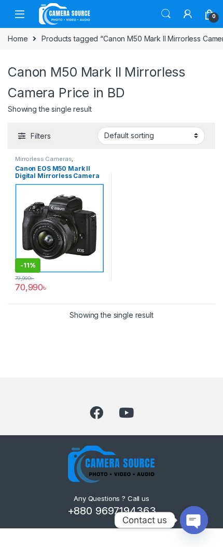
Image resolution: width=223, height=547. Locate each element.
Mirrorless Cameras (43, 158)
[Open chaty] (194, 520)
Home (17, 38)
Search (166, 14)
